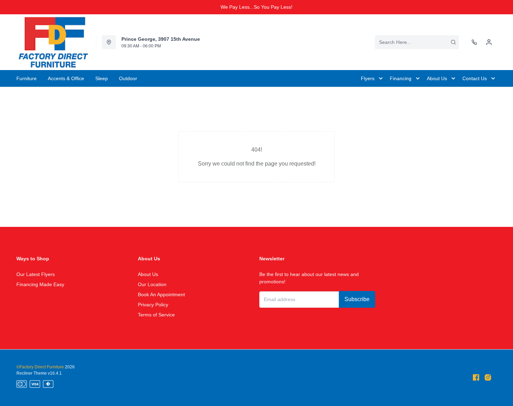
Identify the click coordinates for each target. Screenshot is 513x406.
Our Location (152, 284)
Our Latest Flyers (35, 274)
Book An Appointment (161, 294)
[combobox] (417, 42)
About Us (148, 274)
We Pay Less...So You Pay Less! (256, 7)
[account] (488, 42)
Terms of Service (156, 314)
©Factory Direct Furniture (40, 367)
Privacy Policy (153, 304)
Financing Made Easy (40, 284)
